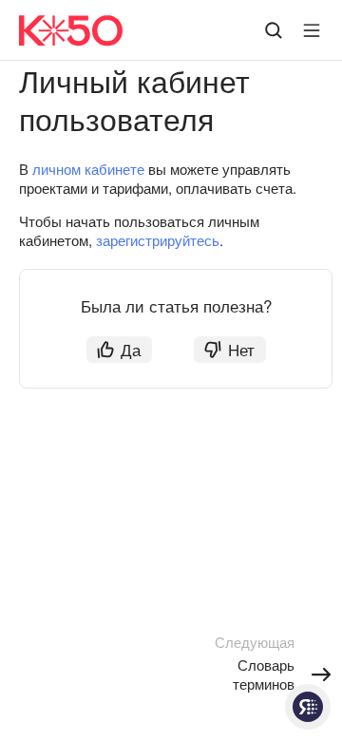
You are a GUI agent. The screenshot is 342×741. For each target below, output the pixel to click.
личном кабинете (88, 169)
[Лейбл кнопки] (311, 30)
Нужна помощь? (308, 707)
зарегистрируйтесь (157, 240)
